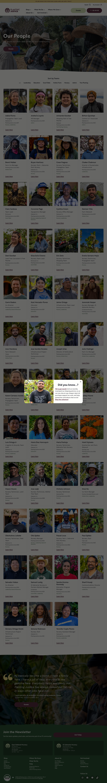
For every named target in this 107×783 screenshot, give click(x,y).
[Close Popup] (81, 382)
